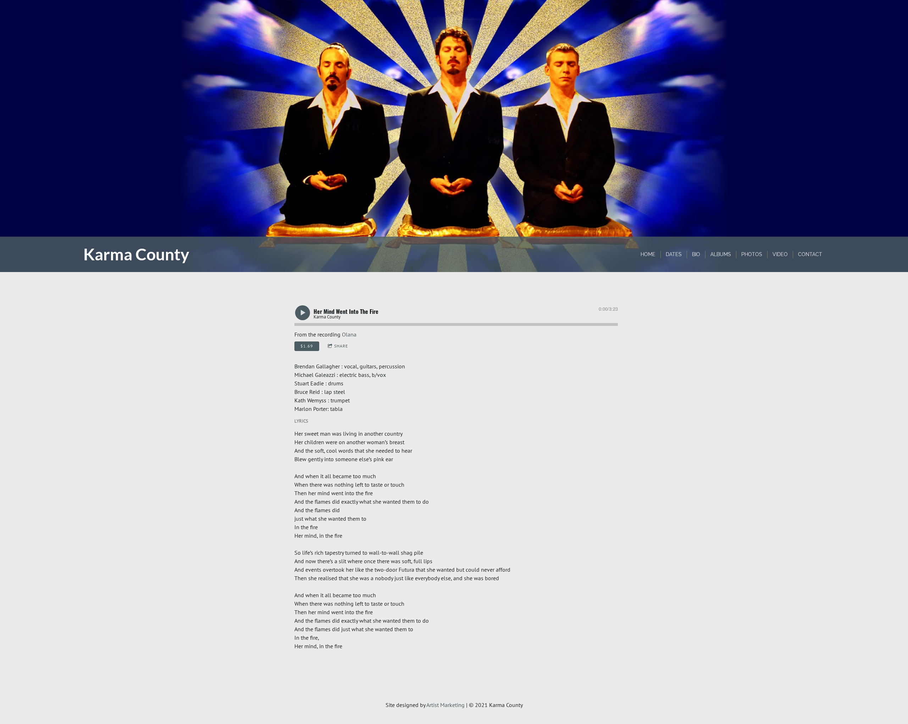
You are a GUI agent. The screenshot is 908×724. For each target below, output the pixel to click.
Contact (810, 254)
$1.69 (306, 346)
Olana (349, 334)
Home (648, 254)
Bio (696, 254)
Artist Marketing (445, 704)
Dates (674, 254)
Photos (751, 254)
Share (341, 346)
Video (780, 254)
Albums (720, 254)
